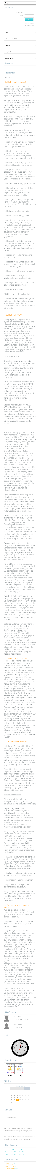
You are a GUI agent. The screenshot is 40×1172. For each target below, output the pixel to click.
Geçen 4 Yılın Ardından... (21, 1020)
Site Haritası (8, 77)
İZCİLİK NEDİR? (19, 1027)
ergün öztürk (18, 1024)
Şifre (21, 15)
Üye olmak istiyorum (29, 25)
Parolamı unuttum (29, 23)
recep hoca (17, 1016)
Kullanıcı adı (19, 12)
